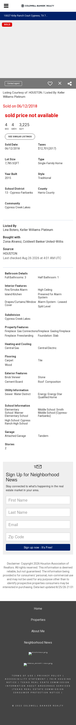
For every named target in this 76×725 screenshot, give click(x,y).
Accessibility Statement (25, 679)
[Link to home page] (38, 6)
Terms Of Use (23, 676)
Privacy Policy (49, 676)
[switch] (50, 83)
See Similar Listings (20, 136)
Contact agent (13, 83)
